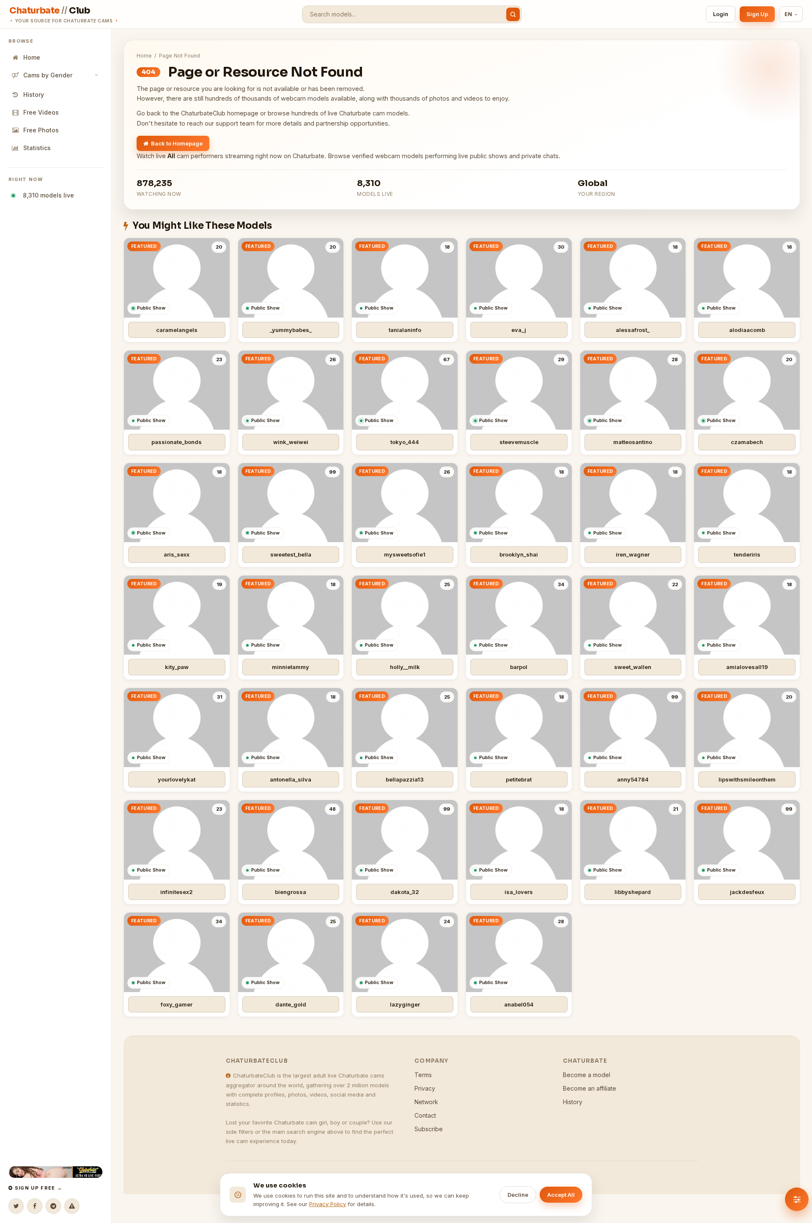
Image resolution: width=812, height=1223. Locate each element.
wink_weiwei (290, 442)
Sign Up (757, 14)
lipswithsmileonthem (747, 779)
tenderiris (747, 554)
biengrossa (290, 891)
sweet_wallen (632, 667)
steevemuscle (518, 442)
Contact (425, 1115)
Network (426, 1101)
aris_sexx (176, 554)
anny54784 (633, 779)
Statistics (37, 147)
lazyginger (405, 1004)
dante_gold (290, 1004)
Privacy (424, 1088)
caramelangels (177, 329)
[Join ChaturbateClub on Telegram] (53, 1206)
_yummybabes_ (291, 329)
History (33, 94)
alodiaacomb (747, 329)
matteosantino (632, 442)
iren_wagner (633, 554)
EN (789, 14)
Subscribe (428, 1129)
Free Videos (41, 112)
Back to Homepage (177, 143)
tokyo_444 (404, 442)
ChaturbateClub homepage (219, 113)
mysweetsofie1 (404, 554)
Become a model (586, 1074)
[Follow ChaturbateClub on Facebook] (34, 1206)
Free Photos (41, 130)
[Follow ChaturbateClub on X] (16, 1206)
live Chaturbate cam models (368, 113)
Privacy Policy (327, 1204)
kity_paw (177, 667)
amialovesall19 (747, 667)
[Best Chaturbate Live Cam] (55, 1172)
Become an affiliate (589, 1088)
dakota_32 (404, 891)
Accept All (561, 1194)
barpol (518, 667)
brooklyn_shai (518, 554)
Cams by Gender (47, 75)
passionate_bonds (176, 442)
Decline (518, 1194)
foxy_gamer (176, 1004)
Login (720, 14)
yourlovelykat (176, 779)
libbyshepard (632, 891)
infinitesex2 (176, 891)
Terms (423, 1074)
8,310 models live (46, 195)
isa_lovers (519, 891)
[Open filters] (797, 1199)
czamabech (747, 442)
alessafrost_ (633, 329)
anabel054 (519, 1004)
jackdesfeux (747, 891)
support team (235, 123)
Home (31, 57)
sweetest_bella (290, 554)
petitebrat (519, 779)
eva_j (518, 329)
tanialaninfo (405, 329)
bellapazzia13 (405, 779)
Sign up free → (37, 1188)
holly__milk (405, 667)
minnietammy (290, 667)
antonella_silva (290, 779)
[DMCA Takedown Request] (72, 1206)
